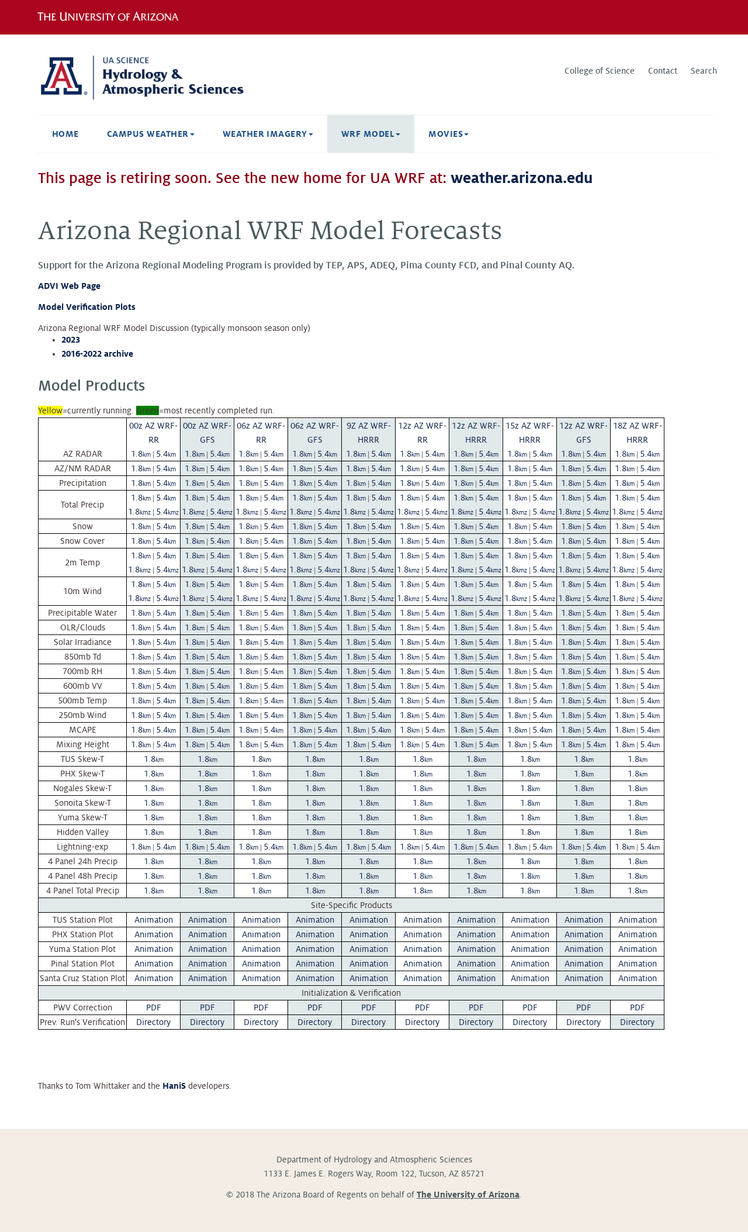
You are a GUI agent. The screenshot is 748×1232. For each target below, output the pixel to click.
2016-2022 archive (97, 353)
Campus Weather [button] (148, 134)
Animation (153, 919)
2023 (70, 339)
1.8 (141, 453)
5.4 (166, 453)
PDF (153, 1007)
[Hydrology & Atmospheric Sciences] (146, 76)
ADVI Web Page (69, 286)
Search (704, 70)
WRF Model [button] (367, 134)
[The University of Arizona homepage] (112, 17)
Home (65, 134)
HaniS (174, 1085)
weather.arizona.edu (522, 178)
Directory (153, 1022)
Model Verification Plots (87, 307)
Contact (662, 70)
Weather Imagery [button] (265, 134)
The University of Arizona (468, 1194)
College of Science (600, 70)
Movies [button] (445, 134)
